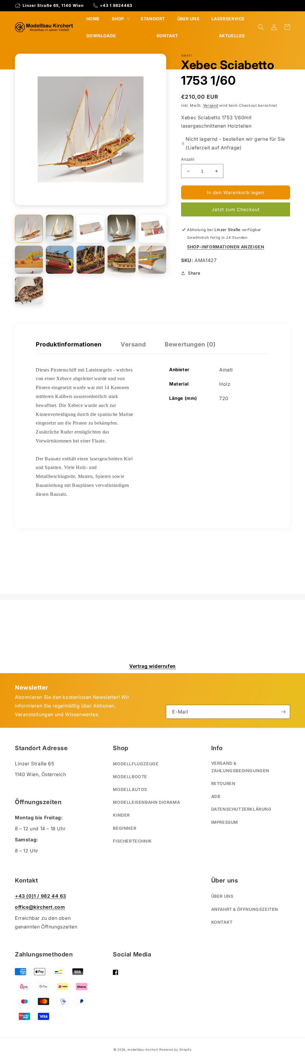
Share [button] (194, 272)
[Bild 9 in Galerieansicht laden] (122, 260)
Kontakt (222, 922)
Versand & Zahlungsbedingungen (240, 767)
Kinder (121, 815)
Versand (210, 105)
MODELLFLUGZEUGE (135, 763)
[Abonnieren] (283, 712)
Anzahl (187, 159)
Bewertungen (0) (190, 344)
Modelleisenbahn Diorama (146, 802)
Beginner (124, 828)
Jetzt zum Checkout (236, 209)
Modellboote (130, 776)
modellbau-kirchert (142, 1049)
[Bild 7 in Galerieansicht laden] (60, 260)
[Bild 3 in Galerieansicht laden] (91, 229)
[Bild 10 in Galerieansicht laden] (152, 260)
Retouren (223, 783)
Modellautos (130, 789)
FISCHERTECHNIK (132, 840)
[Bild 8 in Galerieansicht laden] (91, 260)
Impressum (224, 822)
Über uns (222, 896)
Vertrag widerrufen (152, 666)
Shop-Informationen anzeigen (225, 246)
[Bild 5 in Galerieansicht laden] (152, 229)
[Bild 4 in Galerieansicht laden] (122, 229)
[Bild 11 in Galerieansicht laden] (29, 291)
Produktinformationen (69, 344)
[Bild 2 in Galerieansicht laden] (60, 229)
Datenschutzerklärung (241, 809)
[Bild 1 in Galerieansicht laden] (29, 229)
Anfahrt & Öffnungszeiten (244, 909)
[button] (120, 18)
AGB (215, 796)
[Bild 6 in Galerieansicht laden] (29, 260)
